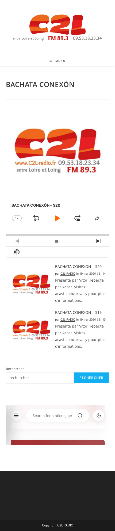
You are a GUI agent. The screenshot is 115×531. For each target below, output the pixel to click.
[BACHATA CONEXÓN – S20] (31, 283)
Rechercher (15, 368)
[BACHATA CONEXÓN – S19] (31, 329)
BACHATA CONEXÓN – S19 (78, 312)
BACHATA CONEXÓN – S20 (78, 266)
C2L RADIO (67, 273)
